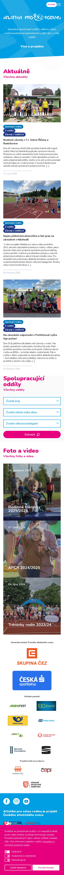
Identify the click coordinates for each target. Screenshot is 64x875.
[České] (46, 720)
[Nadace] (17, 770)
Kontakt (51, 4)
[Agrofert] (17, 706)
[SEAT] (46, 750)
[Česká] (32, 680)
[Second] (17, 750)
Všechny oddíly (13, 390)
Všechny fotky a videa (18, 456)
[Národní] (32, 784)
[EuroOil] (46, 706)
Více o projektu (32, 46)
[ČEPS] (46, 770)
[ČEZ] (32, 656)
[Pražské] (46, 735)
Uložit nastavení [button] (18, 867)
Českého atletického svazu (23, 815)
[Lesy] (17, 735)
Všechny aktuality (15, 77)
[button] (7, 851)
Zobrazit (30, 434)
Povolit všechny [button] (46, 867)
